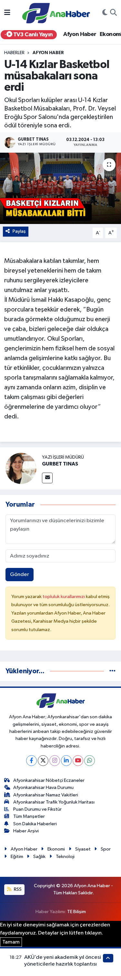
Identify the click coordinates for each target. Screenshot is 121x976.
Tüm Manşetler (29, 816)
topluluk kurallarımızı (64, 596)
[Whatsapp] (89, 760)
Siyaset (83, 849)
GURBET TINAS (60, 463)
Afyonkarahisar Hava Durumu (43, 787)
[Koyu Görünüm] (104, 13)
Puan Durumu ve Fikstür (37, 809)
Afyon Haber (79, 34)
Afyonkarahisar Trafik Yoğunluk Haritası (54, 802)
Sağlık (39, 856)
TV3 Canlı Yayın (32, 35)
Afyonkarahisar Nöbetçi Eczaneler (49, 780)
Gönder (19, 574)
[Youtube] (78, 760)
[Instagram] (54, 760)
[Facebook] (31, 760)
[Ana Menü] (7, 13)
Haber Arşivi (26, 831)
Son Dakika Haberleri (35, 823)
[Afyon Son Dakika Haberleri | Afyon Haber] (56, 12)
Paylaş (19, 231)
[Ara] (113, 13)
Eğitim (17, 856)
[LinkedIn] (66, 760)
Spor (106, 849)
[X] (43, 760)
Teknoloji (65, 856)
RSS (17, 889)
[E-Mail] (47, 478)
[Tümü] (112, 671)
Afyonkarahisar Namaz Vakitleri (45, 795)
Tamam (11, 942)
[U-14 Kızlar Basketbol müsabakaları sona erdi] (60, 188)
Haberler (14, 53)
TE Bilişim (76, 911)
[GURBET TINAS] (20, 468)
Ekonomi (56, 849)
